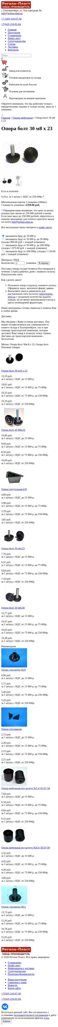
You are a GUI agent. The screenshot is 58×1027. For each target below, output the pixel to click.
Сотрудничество (17, 41)
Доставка (13, 47)
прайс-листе (45, 227)
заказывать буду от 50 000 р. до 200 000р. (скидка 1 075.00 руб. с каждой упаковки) (25, 246)
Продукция (14, 32)
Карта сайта (14, 988)
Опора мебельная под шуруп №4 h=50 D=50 (25, 847)
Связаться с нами (17, 982)
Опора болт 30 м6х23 (13, 548)
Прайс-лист (14, 38)
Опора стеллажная (11, 729)
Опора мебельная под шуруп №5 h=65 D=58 (25, 788)
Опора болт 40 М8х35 (13, 430)
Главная (12, 29)
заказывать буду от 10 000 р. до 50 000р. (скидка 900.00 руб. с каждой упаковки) (25, 240)
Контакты (13, 49)
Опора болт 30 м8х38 (13, 607)
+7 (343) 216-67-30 (11, 18)
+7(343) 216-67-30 (11, 993)
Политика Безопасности (21, 974)
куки (46, 1018)
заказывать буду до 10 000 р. (20, 236)
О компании (14, 35)
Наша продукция (17, 979)
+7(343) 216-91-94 (11, 24)
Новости (12, 985)
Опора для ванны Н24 (13, 669)
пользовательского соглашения (31, 1015)
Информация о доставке (21, 968)
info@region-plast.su (12, 13)
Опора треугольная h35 (14, 489)
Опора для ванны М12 (13, 906)
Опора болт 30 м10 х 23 (14, 370)
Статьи (11, 44)
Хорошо (6, 1021)
